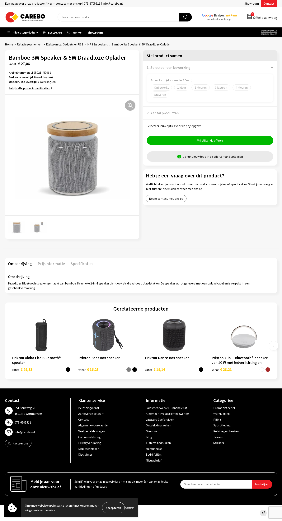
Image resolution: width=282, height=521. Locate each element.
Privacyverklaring (89, 443)
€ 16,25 (88, 369)
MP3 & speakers (97, 44)
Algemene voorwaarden (93, 425)
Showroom (251, 3)
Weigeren (129, 507)
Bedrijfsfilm (154, 454)
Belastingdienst (88, 408)
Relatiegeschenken (29, 44)
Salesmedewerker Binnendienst (166, 408)
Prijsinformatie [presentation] (51, 263)
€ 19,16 (155, 369)
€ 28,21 (222, 369)
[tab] (20, 264)
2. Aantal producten (163, 112)
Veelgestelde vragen (91, 431)
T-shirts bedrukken (158, 443)
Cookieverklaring (89, 437)
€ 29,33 (22, 369)
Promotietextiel (224, 408)
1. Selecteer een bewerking (168, 67)
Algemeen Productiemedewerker (167, 413)
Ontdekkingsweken (158, 425)
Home (9, 44)
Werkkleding (221, 413)
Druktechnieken (88, 449)
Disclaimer (85, 454)
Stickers (218, 443)
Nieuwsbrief (154, 460)
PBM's (217, 419)
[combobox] (119, 17)
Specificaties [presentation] (82, 263)
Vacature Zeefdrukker (160, 419)
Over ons (151, 431)
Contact (269, 3)
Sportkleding (222, 425)
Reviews (219, 15)
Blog (149, 437)
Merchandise (154, 449)
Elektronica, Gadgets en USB (64, 44)
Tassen (218, 437)
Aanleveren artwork (91, 413)
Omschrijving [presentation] (20, 263)
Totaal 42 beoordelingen (219, 19)
